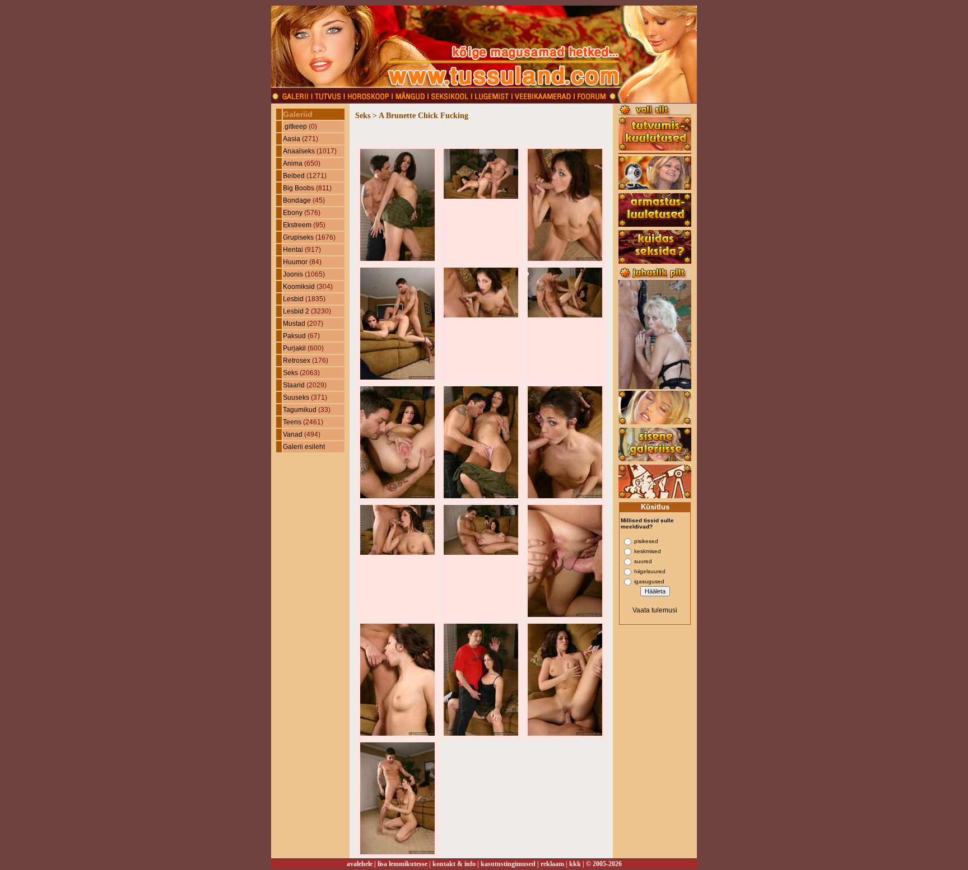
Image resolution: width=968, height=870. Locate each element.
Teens (292, 422)
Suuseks (296, 397)
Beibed (294, 176)
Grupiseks (298, 237)
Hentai (293, 250)
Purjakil (294, 348)
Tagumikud (300, 410)
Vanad (292, 434)
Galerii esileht (304, 447)
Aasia (291, 139)
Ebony (292, 213)
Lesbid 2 (296, 311)
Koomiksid (299, 287)
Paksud (294, 336)
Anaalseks (299, 151)
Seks (290, 373)
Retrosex (296, 360)
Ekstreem (297, 225)
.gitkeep (295, 126)
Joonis (293, 274)
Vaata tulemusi (654, 610)
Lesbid (293, 299)
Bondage (297, 200)
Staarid (294, 385)
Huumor (295, 262)
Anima (292, 163)
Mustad (294, 324)
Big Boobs (298, 188)
